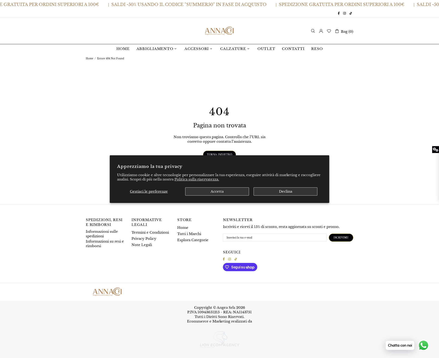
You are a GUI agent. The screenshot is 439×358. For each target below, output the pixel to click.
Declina (285, 191)
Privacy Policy (143, 238)
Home (89, 58)
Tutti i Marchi (189, 234)
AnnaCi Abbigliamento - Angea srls (219, 30)
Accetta (217, 191)
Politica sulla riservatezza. (196, 179)
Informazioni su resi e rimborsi (105, 243)
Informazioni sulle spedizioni (102, 233)
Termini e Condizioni (150, 232)
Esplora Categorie (193, 240)
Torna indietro (219, 154)
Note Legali (141, 245)
